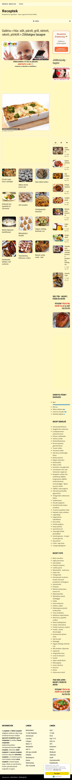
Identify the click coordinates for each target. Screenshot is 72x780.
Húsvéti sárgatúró (58, 503)
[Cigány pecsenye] (58, 161)
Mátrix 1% (29, 744)
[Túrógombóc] (58, 235)
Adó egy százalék (31, 752)
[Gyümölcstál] (58, 274)
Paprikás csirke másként (61, 512)
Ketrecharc (53, 747)
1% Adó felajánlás (31, 733)
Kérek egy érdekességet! (61, 49)
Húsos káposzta (58, 603)
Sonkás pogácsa (58, 524)
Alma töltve (56, 522)
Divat (51, 736)
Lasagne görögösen (59, 546)
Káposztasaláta (58, 594)
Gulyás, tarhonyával (59, 625)
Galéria (6, 31)
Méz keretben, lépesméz (61, 648)
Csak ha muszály (58, 412)
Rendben (57, 773)
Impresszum (5, 777)
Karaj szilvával (57, 527)
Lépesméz (56, 651)
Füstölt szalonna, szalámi (61, 627)
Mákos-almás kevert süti (23, 186)
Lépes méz (66, 225)
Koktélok (28, 755)
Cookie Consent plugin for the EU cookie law (57, 776)
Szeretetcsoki (54, 763)
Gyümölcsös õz (58, 529)
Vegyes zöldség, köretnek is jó (40, 230)
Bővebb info (57, 770)
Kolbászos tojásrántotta (61, 615)
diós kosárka (23, 205)
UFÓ (51, 744)
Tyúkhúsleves (57, 500)
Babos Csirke (57, 465)
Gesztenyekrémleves (59, 427)
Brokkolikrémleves (59, 441)
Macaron (55, 668)
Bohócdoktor (30, 730)
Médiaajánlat (22, 777)
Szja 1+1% (53, 738)
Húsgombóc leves (59, 653)
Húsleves (56, 587)
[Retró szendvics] (58, 148)
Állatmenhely (30, 763)
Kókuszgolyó (57, 663)
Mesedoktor (29, 747)
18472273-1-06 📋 (25, 64)
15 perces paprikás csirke (61, 510)
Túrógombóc (67, 236)
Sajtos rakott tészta (59, 660)
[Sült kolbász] (58, 174)
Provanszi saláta (58, 450)
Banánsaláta (57, 462)
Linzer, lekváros (58, 665)
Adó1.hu (52, 741)
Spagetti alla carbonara (60, 429)
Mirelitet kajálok (58, 414)
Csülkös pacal (67, 199)
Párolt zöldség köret (59, 622)
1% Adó (52, 733)
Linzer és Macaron (59, 656)
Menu (37, 21)
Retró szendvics (67, 150)
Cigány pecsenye (67, 163)
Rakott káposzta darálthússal (7, 231)
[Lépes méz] (58, 224)
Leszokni (28, 738)
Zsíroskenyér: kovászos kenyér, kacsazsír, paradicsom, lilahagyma (60, 579)
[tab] (55, 142)
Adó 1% (28, 749)
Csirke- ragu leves (58, 543)
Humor (52, 749)
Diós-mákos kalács (41, 182)
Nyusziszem (57, 541)
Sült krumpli (57, 639)
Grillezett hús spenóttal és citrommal (6, 206)
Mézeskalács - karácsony (67, 212)
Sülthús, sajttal (58, 606)
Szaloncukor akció (59, 672)
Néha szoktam (58, 409)
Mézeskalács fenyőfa (23, 234)
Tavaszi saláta (57, 448)
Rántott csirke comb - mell (40, 256)
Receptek (10, 10)
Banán (55, 670)
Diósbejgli (56, 641)
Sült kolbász (67, 175)
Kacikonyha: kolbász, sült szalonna (6, 262)
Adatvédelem (14, 777)
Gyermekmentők (55, 760)
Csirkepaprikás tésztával (40, 210)
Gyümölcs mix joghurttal (61, 467)
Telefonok (53, 755)
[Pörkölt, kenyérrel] (58, 185)
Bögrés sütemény (58, 460)
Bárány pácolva (58, 458)
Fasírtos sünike (58, 439)
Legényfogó (56, 515)
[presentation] (55, 142)
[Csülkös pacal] (58, 198)
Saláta (55, 601)
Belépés (21, 4)
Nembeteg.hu (30, 757)
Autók (51, 757)
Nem (54, 407)
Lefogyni (28, 741)
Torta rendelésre (58, 613)
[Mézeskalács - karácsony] (58, 209)
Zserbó (55, 658)
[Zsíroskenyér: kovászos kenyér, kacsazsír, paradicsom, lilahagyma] (58, 247)
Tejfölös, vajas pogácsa (60, 489)
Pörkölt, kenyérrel (67, 187)
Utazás (28, 760)
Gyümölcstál (67, 274)
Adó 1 (51, 730)
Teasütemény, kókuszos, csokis (24, 257)
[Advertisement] (25, 80)
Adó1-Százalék (30, 766)
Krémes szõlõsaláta (59, 436)
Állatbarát (53, 752)
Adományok (29, 736)
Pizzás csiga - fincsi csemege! (7, 180)
